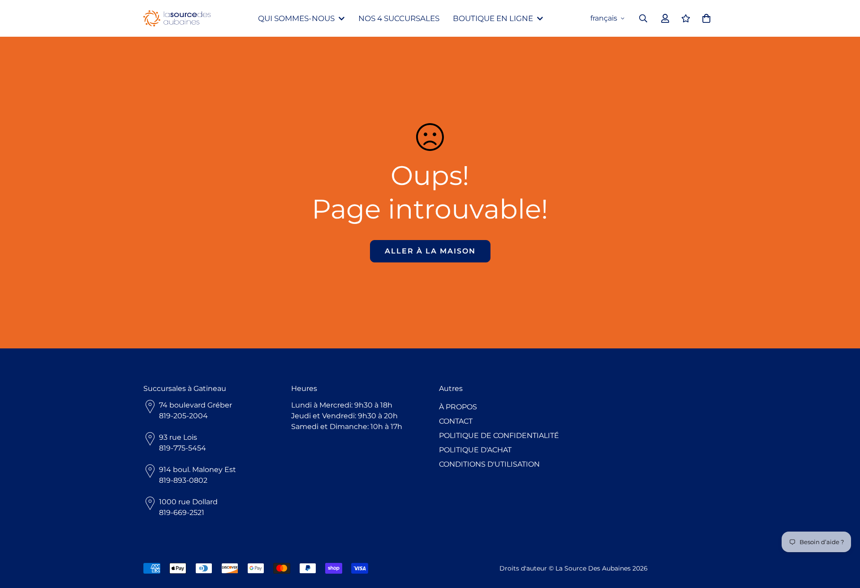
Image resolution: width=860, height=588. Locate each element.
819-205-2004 (183, 416)
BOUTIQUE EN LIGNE (493, 18)
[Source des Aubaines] (177, 18)
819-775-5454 (182, 448)
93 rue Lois (178, 437)
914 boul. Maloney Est (197, 469)
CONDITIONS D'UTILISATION (489, 464)
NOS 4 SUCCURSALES (398, 18)
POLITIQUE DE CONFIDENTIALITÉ (499, 435)
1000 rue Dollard (188, 502)
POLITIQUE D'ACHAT (475, 450)
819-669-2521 (181, 512)
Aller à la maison (430, 251)
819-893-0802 (183, 480)
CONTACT (456, 421)
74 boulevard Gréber (195, 405)
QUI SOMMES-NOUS (296, 18)
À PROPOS (458, 407)
